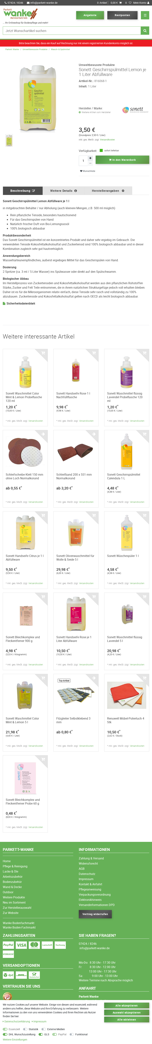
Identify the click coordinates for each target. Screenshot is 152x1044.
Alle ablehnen (126, 1019)
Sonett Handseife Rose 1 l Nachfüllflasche (73, 395)
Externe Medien (56, 1029)
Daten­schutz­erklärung (17, 1021)
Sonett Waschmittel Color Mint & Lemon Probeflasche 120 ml (24, 397)
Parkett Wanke (12, 49)
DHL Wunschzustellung (22, 1034)
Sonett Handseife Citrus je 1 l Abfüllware (25, 558)
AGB (82, 869)
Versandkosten (107, 139)
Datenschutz (87, 874)
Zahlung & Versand (91, 858)
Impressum (86, 879)
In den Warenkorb (124, 159)
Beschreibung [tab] (20, 191)
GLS (46, 1034)
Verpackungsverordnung (95, 894)
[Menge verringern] (90, 163)
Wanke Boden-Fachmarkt (19, 927)
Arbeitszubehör (12, 877)
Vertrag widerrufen (95, 914)
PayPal (62, 1034)
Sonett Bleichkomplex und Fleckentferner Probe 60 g (23, 801)
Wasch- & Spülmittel (60, 49)
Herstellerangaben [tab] (106, 191)
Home (7, 861)
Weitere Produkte (14, 897)
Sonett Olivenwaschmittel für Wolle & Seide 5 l (75, 558)
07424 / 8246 (15, 2)
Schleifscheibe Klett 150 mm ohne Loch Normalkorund (24, 476)
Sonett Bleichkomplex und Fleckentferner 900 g (23, 639)
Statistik (33, 1029)
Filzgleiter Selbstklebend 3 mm (73, 720)
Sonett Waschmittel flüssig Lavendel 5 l (124, 639)
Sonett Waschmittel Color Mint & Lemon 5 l (22, 720)
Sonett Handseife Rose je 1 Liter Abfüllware (74, 639)
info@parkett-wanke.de (43, 2)
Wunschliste (88, 171)
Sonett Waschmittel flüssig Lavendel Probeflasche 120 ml (125, 397)
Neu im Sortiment (14, 902)
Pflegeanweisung (90, 889)
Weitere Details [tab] (61, 191)
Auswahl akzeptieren (127, 1012)
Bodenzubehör (12, 882)
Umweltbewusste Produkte (35, 49)
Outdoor (8, 892)
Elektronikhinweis (90, 900)
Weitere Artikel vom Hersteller (96, 112)
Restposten (122, 15)
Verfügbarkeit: (88, 151)
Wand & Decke (12, 887)
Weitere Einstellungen (15, 1039)
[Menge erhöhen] (90, 158)
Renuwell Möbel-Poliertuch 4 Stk (125, 720)
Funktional (81, 1034)
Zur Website (10, 913)
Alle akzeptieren (126, 1005)
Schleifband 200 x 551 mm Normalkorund (74, 476)
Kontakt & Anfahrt (90, 884)
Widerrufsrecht (88, 863)
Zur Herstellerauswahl (17, 908)
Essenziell (14, 1029)
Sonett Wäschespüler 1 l (123, 556)
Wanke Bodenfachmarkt (18, 923)
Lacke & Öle (10, 871)
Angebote (90, 15)
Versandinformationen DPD (97, 905)
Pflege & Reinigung (15, 866)
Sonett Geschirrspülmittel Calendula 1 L (123, 476)
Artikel (107, 2)
